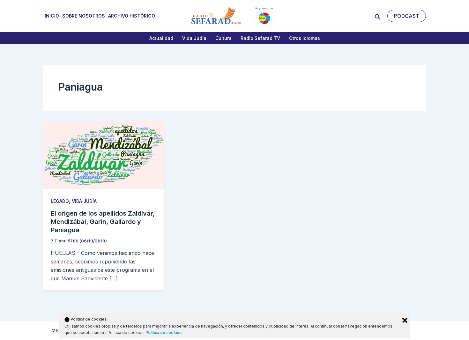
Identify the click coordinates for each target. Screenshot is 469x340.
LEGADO (60, 201)
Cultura (223, 38)
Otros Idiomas (304, 38)
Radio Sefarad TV (260, 38)
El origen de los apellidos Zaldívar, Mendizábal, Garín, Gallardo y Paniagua (103, 222)
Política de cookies (163, 332)
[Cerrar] (404, 320)
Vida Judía (194, 38)
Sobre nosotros (83, 15)
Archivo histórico (131, 15)
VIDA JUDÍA (84, 201)
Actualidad (161, 38)
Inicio (52, 15)
